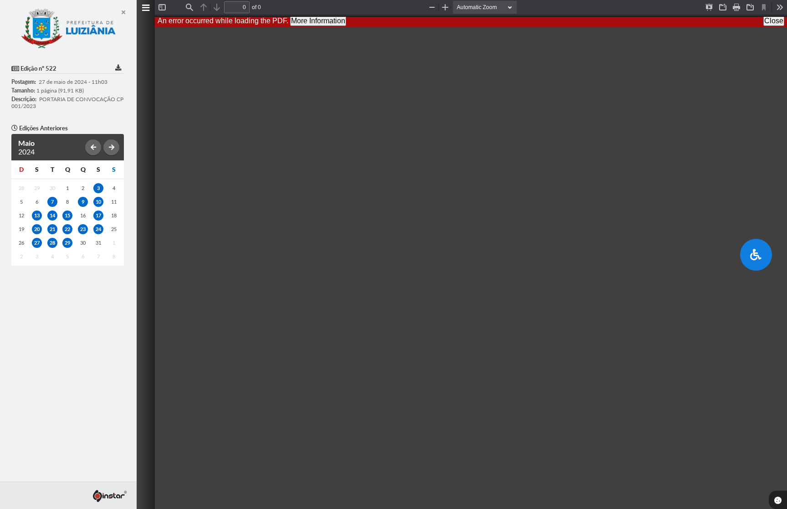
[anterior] (93, 147)
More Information (318, 21)
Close (773, 21)
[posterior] (111, 147)
